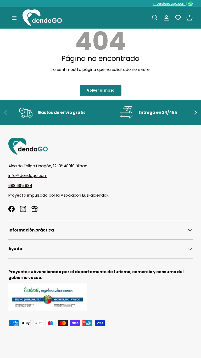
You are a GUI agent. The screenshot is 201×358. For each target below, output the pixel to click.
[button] (189, 18)
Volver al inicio (100, 90)
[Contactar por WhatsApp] (190, 4)
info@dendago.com (169, 3)
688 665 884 (20, 185)
